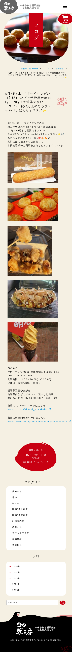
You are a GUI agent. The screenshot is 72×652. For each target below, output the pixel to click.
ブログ (47, 69)
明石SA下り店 (20, 515)
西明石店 (17, 527)
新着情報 (60, 69)
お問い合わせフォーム (38, 462)
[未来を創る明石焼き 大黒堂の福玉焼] (9, 8)
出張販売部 (18, 521)
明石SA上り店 (20, 509)
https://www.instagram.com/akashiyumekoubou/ (37, 421)
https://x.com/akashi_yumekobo (27, 409)
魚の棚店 (17, 545)
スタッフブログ (20, 533)
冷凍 (14, 497)
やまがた (17, 503)
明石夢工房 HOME (29, 69)
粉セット (17, 491)
